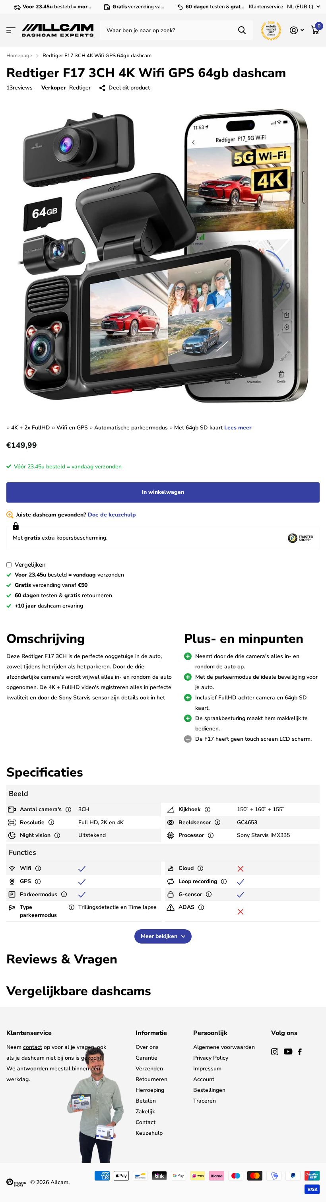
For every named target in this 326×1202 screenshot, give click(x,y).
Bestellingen (209, 1090)
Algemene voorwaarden (224, 1047)
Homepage (19, 55)
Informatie (151, 1033)
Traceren (204, 1101)
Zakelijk (145, 1111)
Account (203, 1079)
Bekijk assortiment (11, 30)
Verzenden (149, 1068)
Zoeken (242, 30)
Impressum (207, 1068)
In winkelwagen (163, 492)
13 (19, 87)
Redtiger (80, 87)
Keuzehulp (149, 1133)
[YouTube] (288, 1051)
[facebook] (300, 1052)
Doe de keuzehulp (112, 514)
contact (32, 1047)
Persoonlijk (210, 1033)
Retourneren (151, 1079)
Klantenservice (266, 6)
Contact (145, 1122)
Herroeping (150, 1090)
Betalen (146, 1101)
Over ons (147, 1047)
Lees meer (238, 427)
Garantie (146, 1058)
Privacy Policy (210, 1058)
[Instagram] (274, 1051)
